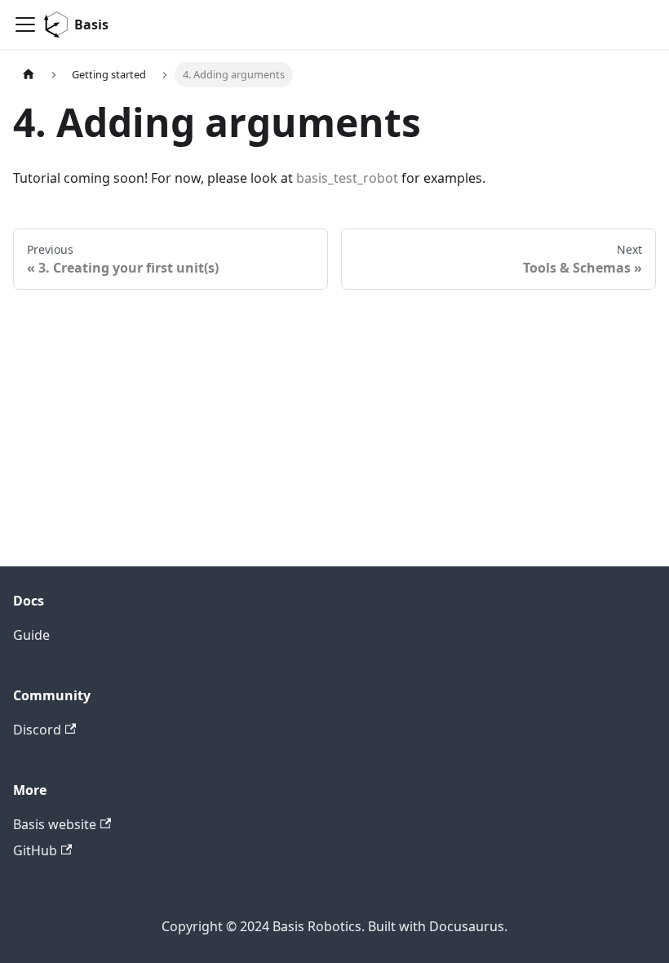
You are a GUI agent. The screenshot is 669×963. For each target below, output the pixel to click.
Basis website (54, 824)
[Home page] (28, 74)
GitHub (35, 850)
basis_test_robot (347, 178)
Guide (31, 635)
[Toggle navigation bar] (25, 24)
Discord (37, 730)
